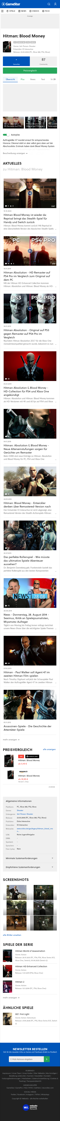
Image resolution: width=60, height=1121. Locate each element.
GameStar (10, 1088)
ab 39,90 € (23, 779)
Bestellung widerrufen (17, 1076)
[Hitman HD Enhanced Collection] (9, 971)
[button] (49, 4)
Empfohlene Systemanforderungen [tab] (23, 867)
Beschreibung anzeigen (14, 153)
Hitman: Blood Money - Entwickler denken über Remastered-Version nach (27, 504)
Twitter (13, 1094)
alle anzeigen (49, 749)
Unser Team (16, 1073)
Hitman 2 (19, 981)
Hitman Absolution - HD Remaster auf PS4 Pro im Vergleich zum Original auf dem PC (27, 276)
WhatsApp (45, 1094)
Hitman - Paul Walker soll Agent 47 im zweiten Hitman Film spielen (27, 674)
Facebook (21, 1094)
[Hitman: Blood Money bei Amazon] (10, 776)
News (32, 79)
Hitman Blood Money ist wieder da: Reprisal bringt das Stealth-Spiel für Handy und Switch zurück (25, 218)
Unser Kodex (27, 1073)
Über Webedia (39, 1073)
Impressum (6, 1073)
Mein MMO (28, 1088)
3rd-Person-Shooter (25, 814)
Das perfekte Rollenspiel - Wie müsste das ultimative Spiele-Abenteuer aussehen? (27, 560)
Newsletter (39, 1076)
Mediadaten (26, 1078)
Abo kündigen (51, 1073)
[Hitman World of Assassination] (9, 956)
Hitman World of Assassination (30, 950)
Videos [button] (35, 11)
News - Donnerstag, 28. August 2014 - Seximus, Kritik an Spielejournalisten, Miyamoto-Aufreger (26, 618)
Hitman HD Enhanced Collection (31, 966)
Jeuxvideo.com (48, 1088)
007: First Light (22, 1014)
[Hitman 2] (9, 986)
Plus (22, 79)
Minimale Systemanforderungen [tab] (21, 858)
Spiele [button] (12, 11)
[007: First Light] (9, 1019)
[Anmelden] (47, 1059)
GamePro (19, 1088)
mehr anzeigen (10, 997)
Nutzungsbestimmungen (11, 1078)
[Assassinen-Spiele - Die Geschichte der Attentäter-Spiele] (30, 704)
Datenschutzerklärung (40, 1078)
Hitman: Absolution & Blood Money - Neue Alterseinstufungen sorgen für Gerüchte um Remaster (26, 449)
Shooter (20, 810)
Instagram (29, 1094)
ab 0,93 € (22, 763)
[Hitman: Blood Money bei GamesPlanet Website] (10, 761)
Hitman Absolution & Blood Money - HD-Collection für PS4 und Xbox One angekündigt (26, 391)
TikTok (37, 1094)
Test (43, 79)
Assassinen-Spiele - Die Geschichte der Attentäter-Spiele (27, 728)
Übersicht (10, 79)
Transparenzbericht (34, 1081)
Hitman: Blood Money (29, 760)
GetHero (37, 1088)
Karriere (30, 1076)
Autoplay (15, 134)
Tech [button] (47, 11)
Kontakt (47, 1076)
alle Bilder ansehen (12, 935)
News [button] (23, 11)
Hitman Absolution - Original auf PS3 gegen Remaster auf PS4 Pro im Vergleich (26, 333)
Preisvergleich (30, 70)
